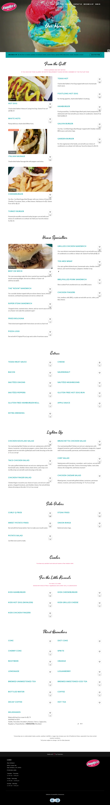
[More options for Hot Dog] (50, 104)
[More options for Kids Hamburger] (50, 593)
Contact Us (77, 4)
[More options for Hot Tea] (100, 703)
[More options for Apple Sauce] (100, 403)
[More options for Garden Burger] (100, 139)
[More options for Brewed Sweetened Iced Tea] (100, 682)
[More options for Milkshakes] (50, 713)
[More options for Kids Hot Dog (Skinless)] (50, 603)
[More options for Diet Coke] (100, 641)
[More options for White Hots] (50, 119)
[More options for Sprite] (100, 651)
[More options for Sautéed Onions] (50, 383)
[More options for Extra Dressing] (50, 414)
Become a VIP (89, 4)
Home (52, 4)
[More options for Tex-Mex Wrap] (100, 262)
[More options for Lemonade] (50, 672)
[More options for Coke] (50, 641)
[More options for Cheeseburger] (50, 195)
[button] (30, 95)
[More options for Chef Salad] (100, 459)
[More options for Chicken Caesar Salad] (100, 476)
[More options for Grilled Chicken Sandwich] (100, 247)
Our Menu (60, 4)
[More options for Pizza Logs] (50, 332)
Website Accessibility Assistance (55, 795)
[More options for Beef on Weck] (50, 272)
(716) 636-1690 (11, 770)
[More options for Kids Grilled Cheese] (100, 603)
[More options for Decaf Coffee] (50, 703)
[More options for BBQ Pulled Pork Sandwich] (100, 280)
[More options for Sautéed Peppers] (50, 393)
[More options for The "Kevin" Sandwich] (50, 289)
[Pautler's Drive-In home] (9, 6)
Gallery (68, 4)
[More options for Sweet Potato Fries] (50, 523)
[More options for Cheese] (100, 363)
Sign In (97, 4)
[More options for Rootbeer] (50, 662)
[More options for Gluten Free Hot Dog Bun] (100, 393)
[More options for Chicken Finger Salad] (50, 478)
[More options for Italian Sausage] (50, 157)
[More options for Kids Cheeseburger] (100, 593)
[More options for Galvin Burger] (100, 124)
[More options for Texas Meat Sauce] (50, 363)
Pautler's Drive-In (93, 763)
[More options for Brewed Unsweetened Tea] (50, 682)
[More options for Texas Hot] (100, 79)
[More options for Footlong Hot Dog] (100, 94)
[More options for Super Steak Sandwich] (50, 304)
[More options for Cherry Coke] (50, 651)
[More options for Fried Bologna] (50, 319)
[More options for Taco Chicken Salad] (50, 461)
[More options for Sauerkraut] (100, 373)
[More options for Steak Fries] (100, 513)
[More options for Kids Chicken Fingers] (50, 613)
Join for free (95, 54)
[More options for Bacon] (50, 373)
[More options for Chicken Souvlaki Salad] (50, 442)
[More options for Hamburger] (100, 107)
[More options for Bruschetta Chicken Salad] (100, 442)
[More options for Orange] (100, 662)
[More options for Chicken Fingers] (100, 293)
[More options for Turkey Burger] (50, 212)
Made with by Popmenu (32, 754)
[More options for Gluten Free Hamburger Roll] (50, 403)
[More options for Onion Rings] (100, 523)
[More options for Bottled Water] (50, 692)
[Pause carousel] (108, 50)
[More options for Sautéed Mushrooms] (100, 383)
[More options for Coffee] (100, 692)
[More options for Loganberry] (100, 672)
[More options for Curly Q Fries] (50, 513)
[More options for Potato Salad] (50, 536)
